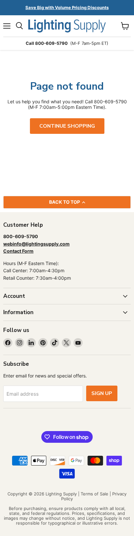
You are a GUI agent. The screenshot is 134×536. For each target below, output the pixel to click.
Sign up (101, 393)
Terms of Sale (94, 493)
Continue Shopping (67, 126)
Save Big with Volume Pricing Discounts (67, 7)
